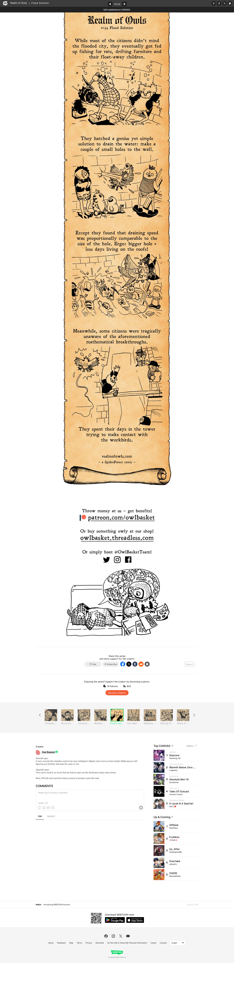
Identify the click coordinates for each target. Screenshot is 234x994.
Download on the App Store (135, 920)
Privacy (88, 943)
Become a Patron (117, 692)
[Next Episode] (124, 4)
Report (189, 664)
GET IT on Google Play (115, 920)
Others (190, 746)
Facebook (219, 3)
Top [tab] (40, 816)
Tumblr (134, 664)
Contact (163, 943)
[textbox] (89, 795)
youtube (128, 936)
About (51, 943)
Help (71, 943)
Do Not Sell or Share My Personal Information (127, 943)
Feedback (61, 943)
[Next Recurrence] (194, 715)
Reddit (141, 664)
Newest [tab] (51, 816)
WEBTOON (5, 3)
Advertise (99, 943)
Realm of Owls (18, 2)
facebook (106, 936)
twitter (120, 936)
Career (153, 943)
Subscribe (214, 3)
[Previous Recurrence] (40, 715)
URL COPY (230, 3)
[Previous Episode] (110, 4)
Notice (38, 904)
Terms (79, 943)
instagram (113, 936)
